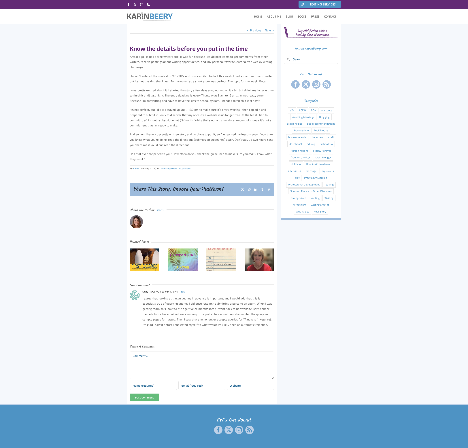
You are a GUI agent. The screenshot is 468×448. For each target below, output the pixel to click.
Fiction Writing (299, 150)
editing (311, 143)
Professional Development (304, 184)
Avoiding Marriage (303, 117)
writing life (299, 204)
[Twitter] (306, 84)
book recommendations (321, 123)
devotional (295, 143)
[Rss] (326, 84)
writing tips (302, 211)
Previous (255, 30)
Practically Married (315, 177)
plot (297, 177)
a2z (292, 110)
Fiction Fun (326, 143)
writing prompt (320, 204)
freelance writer (300, 157)
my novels (328, 170)
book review (301, 130)
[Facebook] (295, 84)
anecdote (326, 110)
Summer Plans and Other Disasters (311, 191)
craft (331, 137)
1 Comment (185, 168)
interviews (294, 170)
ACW (313, 110)
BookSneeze (321, 130)
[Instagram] (316, 84)
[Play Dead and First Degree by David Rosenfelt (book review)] (144, 250)
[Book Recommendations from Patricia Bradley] (259, 250)
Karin (136, 168)
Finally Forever (322, 150)
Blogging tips (294, 123)
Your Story (320, 211)
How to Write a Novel (318, 164)
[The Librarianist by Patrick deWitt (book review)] (221, 250)
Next (268, 30)
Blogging (324, 117)
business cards (297, 137)
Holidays (296, 164)
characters (317, 137)
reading (329, 184)
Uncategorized (169, 168)
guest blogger (323, 157)
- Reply (181, 291)
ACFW (302, 110)
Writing (315, 198)
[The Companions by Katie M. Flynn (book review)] (182, 250)
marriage (311, 170)
